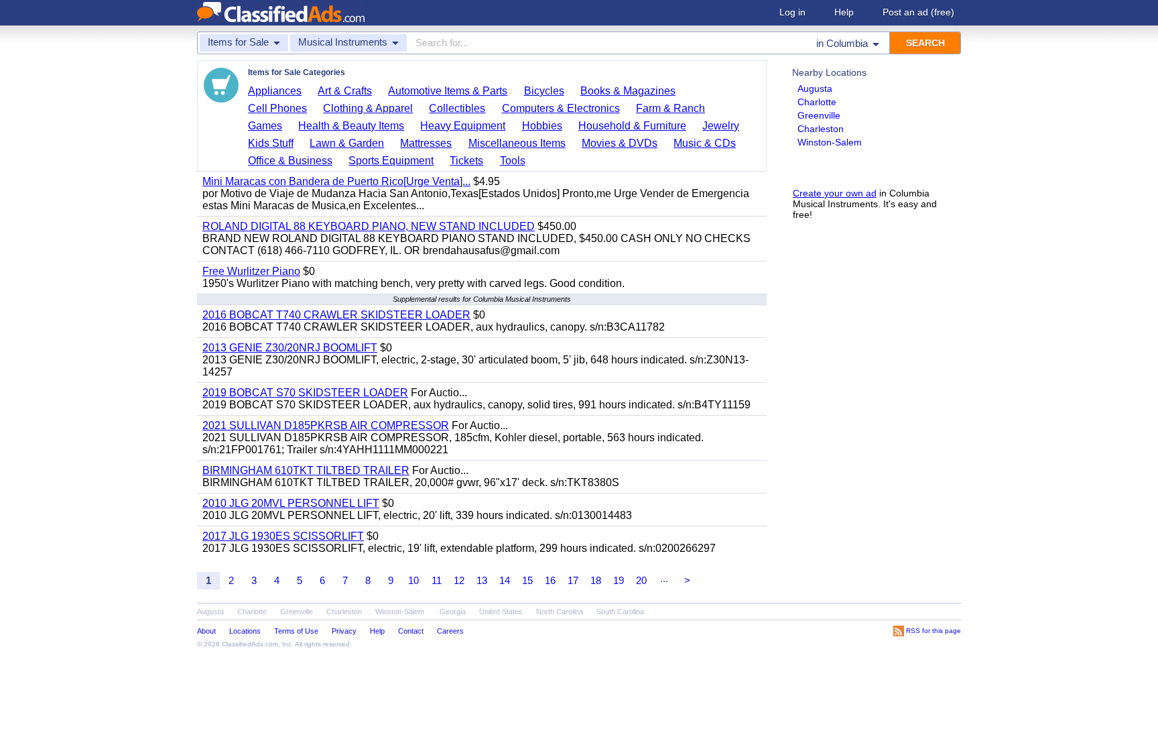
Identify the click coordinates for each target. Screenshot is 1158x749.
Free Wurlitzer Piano (251, 271)
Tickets (466, 160)
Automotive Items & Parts (447, 91)
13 (481, 580)
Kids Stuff (271, 143)
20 (641, 580)
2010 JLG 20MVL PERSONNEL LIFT (290, 503)
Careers (450, 631)
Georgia (453, 612)
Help (844, 12)
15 (527, 580)
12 (459, 580)
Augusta (814, 88)
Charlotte (816, 102)
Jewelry (720, 125)
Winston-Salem (829, 142)
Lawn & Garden (347, 143)
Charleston (820, 128)
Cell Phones (277, 108)
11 (437, 580)
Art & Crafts (345, 91)
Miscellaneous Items (517, 143)
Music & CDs (704, 143)
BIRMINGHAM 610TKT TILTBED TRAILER (305, 470)
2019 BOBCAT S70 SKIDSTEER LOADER (305, 392)
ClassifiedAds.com (250, 644)
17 (573, 580)
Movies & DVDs (619, 143)
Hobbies (542, 125)
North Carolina (559, 612)
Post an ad (918, 12)
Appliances (275, 91)
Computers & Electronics (561, 108)
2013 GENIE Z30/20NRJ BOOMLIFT (289, 347)
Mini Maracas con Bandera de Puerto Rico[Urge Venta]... (336, 181)
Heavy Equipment (462, 125)
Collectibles (457, 108)
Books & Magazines (628, 91)
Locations (245, 631)
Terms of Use (296, 631)
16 (550, 580)
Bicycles (544, 91)
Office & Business (290, 160)
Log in (792, 12)
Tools (512, 160)
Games (265, 125)
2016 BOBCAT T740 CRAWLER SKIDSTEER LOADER (336, 315)
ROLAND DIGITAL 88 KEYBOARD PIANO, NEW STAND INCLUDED (368, 226)
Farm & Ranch (670, 108)
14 (504, 580)
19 (618, 580)
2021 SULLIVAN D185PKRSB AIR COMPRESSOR (325, 425)
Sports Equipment (391, 160)
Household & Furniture (632, 125)
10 (413, 580)
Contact (411, 631)
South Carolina (620, 612)
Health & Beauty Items (351, 125)
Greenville (818, 115)
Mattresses (426, 143)
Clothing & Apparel (368, 108)
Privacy (344, 631)
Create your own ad (835, 193)
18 (595, 580)
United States (501, 612)
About (206, 631)
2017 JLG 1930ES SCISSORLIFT (283, 536)
